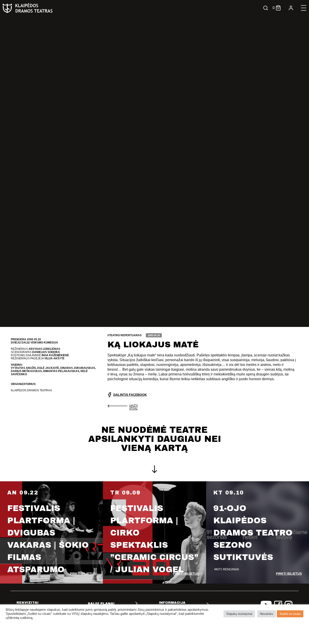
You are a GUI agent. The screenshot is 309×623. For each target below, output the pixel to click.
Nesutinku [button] (266, 614)
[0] (278, 8)
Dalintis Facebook (130, 395)
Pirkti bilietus (83, 573)
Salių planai (101, 603)
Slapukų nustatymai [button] (239, 614)
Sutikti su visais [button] (290, 614)
